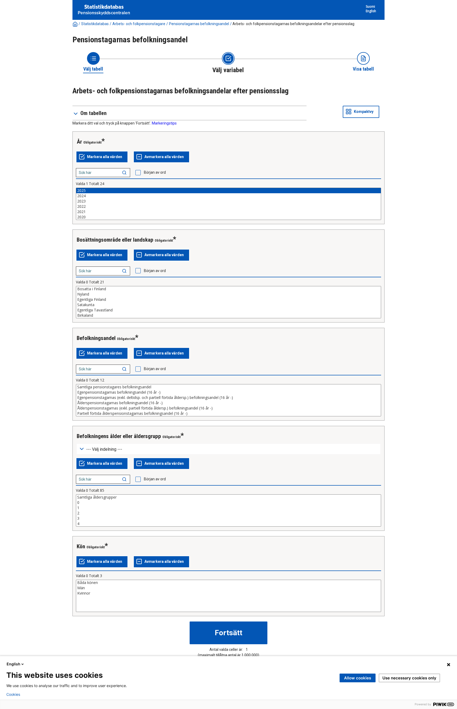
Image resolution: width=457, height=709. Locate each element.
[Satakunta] (228, 304)
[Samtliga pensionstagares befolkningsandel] (228, 387)
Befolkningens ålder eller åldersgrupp (119, 436)
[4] (228, 523)
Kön (81, 546)
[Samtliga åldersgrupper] (228, 497)
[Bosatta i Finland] (228, 289)
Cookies (13, 694)
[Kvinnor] (228, 593)
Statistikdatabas (95, 24)
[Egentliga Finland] (228, 299)
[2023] (228, 201)
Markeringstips (164, 123)
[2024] (228, 196)
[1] (228, 507)
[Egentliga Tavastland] (228, 310)
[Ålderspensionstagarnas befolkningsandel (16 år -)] (228, 403)
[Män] (228, 588)
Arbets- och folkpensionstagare (138, 24)
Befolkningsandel (96, 338)
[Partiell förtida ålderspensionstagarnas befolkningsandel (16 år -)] (228, 413)
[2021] (228, 211)
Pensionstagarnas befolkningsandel (199, 24)
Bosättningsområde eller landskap (115, 240)
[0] (228, 502)
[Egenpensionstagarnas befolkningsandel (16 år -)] (228, 392)
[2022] (228, 206)
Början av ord (155, 172)
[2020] (228, 217)
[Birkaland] (228, 315)
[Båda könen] (228, 582)
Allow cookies (357, 677)
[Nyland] (228, 294)
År (79, 142)
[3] (228, 518)
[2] (228, 513)
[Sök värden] (124, 172)
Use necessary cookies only (409, 677)
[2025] (228, 190)
